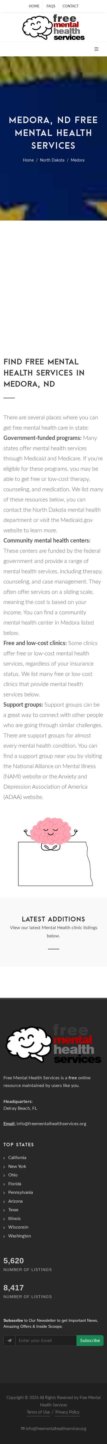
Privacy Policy (67, 1412)
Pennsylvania (20, 1192)
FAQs (51, 6)
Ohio (13, 1175)
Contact (70, 6)
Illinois (14, 1219)
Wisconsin (18, 1227)
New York (17, 1166)
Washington (19, 1236)
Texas (13, 1210)
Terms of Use (38, 1412)
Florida (14, 1184)
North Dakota (52, 160)
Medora (77, 160)
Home (34, 6)
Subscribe (90, 1340)
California (17, 1158)
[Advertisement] (53, 276)
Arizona (15, 1201)
